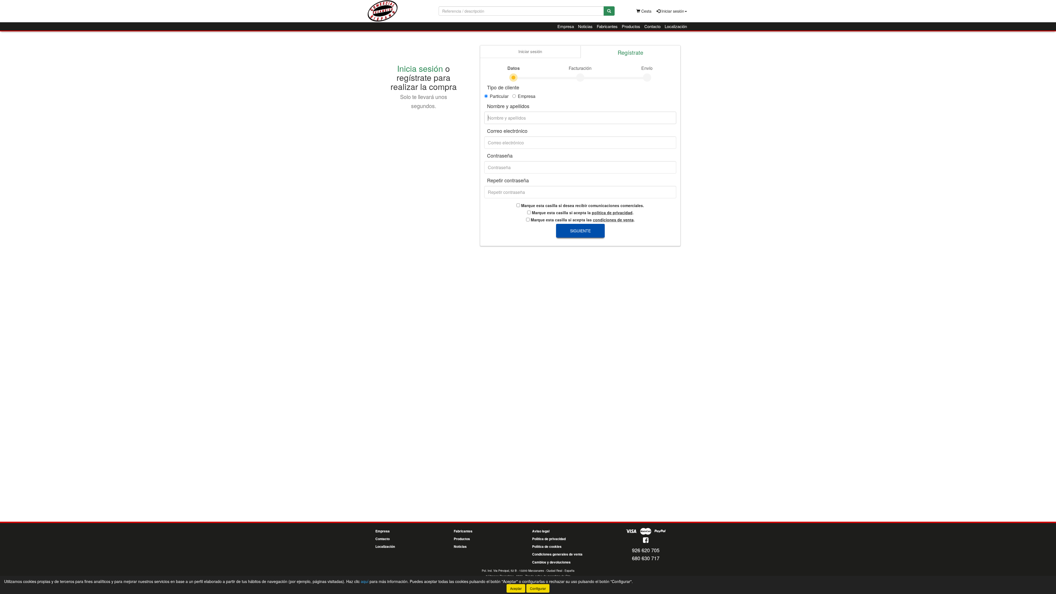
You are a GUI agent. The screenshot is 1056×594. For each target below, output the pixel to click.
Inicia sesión (420, 68)
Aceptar (516, 588)
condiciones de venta (613, 219)
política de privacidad (612, 212)
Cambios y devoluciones (551, 562)
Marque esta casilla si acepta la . (582, 212)
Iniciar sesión (530, 51)
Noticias (585, 26)
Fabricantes (607, 26)
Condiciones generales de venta (557, 554)
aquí (365, 581)
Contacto (652, 26)
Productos (631, 26)
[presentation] (530, 51)
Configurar (538, 588)
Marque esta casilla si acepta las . (582, 219)
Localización (676, 26)
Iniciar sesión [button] (672, 11)
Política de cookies (547, 546)
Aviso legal (540, 531)
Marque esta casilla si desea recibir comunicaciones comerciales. (582, 205)
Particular (499, 96)
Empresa (565, 26)
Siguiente (580, 230)
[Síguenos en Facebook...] (646, 540)
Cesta (645, 11)
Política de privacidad (549, 538)
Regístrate (630, 52)
